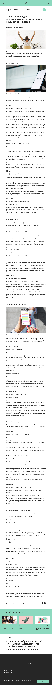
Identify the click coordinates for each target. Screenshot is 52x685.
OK (43, 681)
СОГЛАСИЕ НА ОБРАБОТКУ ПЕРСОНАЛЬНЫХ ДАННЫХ (15, 674)
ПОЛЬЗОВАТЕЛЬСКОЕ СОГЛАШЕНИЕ (11, 670)
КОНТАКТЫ (5, 664)
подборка (15, 9)
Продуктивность (18, 603)
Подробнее (17, 680)
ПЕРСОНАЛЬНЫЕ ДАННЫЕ (8, 672)
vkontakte (28, 661)
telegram (28, 663)
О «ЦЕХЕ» (5, 662)
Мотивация (27, 603)
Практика (8, 9)
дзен (27, 665)
